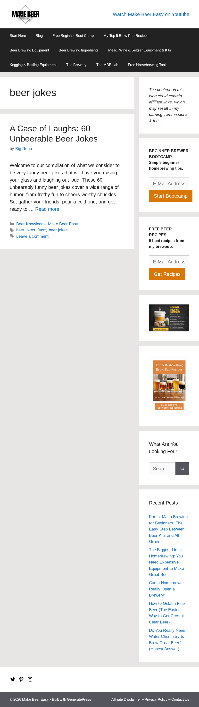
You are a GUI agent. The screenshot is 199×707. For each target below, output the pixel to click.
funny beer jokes (53, 230)
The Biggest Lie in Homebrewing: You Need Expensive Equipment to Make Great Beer (166, 562)
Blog (39, 36)
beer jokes (25, 230)
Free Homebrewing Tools (147, 65)
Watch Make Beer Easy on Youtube (151, 14)
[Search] (182, 468)
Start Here (18, 36)
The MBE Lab (107, 65)
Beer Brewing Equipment (29, 50)
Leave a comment (32, 236)
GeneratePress (79, 699)
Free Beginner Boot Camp (73, 36)
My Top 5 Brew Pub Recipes (126, 36)
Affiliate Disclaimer (126, 699)
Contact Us (180, 699)
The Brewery (76, 65)
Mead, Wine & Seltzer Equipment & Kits (139, 50)
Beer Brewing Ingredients (79, 50)
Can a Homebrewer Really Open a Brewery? (166, 589)
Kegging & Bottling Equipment (33, 65)
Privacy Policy (156, 699)
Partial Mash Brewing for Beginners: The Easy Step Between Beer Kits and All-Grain (168, 529)
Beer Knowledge (31, 224)
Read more (47, 209)
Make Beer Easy (63, 224)
